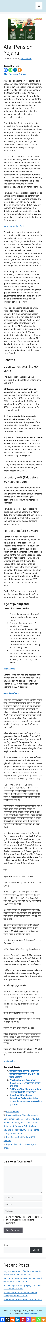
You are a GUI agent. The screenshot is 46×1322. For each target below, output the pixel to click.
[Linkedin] (15, 70)
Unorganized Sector (13, 1133)
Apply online (9, 669)
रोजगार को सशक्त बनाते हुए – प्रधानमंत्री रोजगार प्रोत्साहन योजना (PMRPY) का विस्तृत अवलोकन (24, 1074)
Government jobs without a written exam (23, 1299)
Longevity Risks (33, 1119)
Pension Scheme (11, 1122)
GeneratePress (30, 1313)
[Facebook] (6, 70)
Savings (7, 1130)
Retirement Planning (13, 1126)
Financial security (30, 1115)
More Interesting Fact (14, 226)
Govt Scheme (12, 1111)
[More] (20, 70)
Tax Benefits (33, 1130)
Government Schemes (14, 1119)
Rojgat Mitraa (30, 1126)
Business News (13, 1115)
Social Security (19, 1130)
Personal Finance (29, 1122)
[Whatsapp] (10, 70)
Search (7, 1245)
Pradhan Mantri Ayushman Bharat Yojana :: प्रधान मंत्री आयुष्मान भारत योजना (25, 1083)
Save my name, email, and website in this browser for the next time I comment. (24, 1220)
